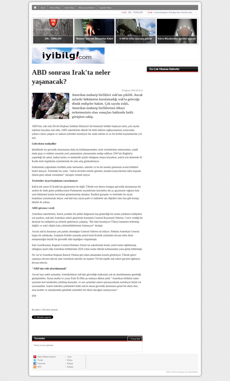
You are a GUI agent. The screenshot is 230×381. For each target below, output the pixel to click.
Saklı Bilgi (69, 7)
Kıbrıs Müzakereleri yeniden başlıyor (177, 38)
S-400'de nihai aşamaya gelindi (136, 38)
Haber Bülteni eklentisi (47, 357)
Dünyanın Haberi (86, 7)
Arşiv (43, 7)
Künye (70, 360)
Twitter (40, 360)
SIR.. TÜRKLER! (53, 38)
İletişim (70, 363)
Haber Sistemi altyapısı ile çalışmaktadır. (182, 372)
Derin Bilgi (55, 7)
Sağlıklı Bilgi (105, 7)
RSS (39, 367)
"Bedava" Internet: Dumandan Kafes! (94, 38)
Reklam (70, 367)
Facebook (41, 363)
